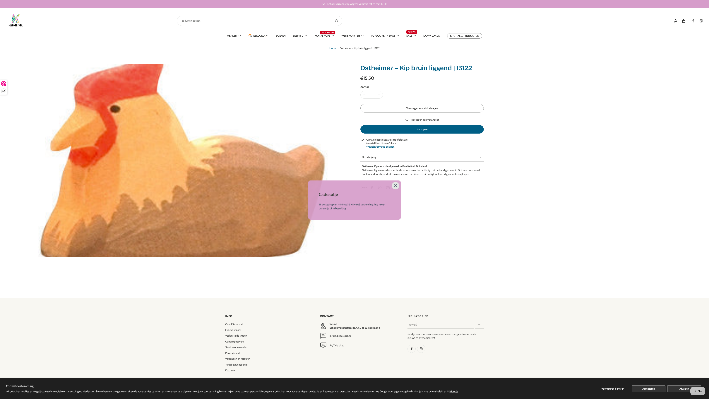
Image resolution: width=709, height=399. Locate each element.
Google (454, 391)
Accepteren (648, 388)
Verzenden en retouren (237, 358)
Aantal (364, 87)
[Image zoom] (176, 160)
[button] (422, 108)
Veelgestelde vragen (236, 335)
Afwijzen (684, 388)
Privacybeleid (232, 353)
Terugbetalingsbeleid (236, 364)
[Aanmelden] (479, 324)
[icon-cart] (683, 21)
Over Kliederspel (234, 324)
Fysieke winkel (233, 330)
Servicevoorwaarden (236, 347)
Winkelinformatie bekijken (380, 146)
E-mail (413, 324)
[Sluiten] (395, 184)
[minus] (364, 94)
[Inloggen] (675, 21)
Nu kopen (422, 129)
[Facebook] (693, 21)
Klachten (230, 370)
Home (332, 48)
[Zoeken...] (336, 20)
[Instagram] (701, 21)
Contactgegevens (234, 341)
